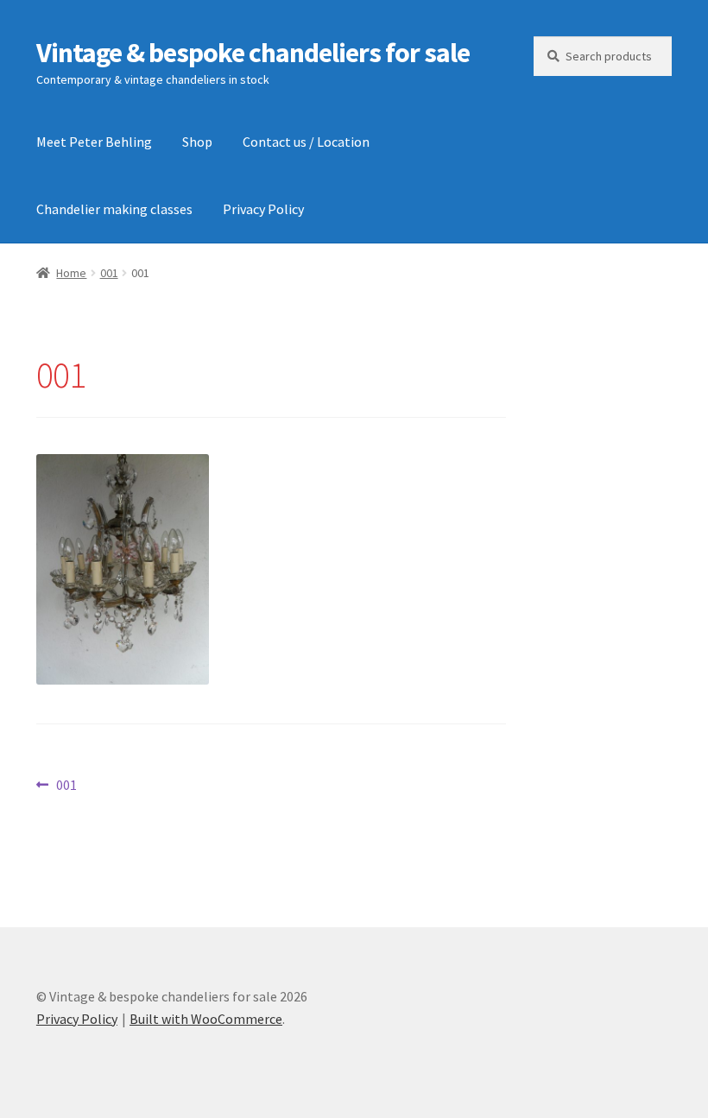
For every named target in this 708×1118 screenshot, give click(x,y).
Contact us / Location (306, 141)
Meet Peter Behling (94, 141)
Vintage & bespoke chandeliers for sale (253, 52)
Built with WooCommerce (206, 1018)
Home (71, 273)
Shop (197, 141)
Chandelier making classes (114, 209)
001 (109, 273)
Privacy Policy (263, 209)
